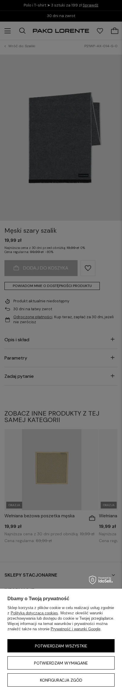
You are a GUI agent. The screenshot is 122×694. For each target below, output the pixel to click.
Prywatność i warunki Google (75, 629)
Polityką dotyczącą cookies (34, 613)
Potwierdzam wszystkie (61, 646)
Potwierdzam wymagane (61, 663)
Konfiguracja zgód (61, 680)
